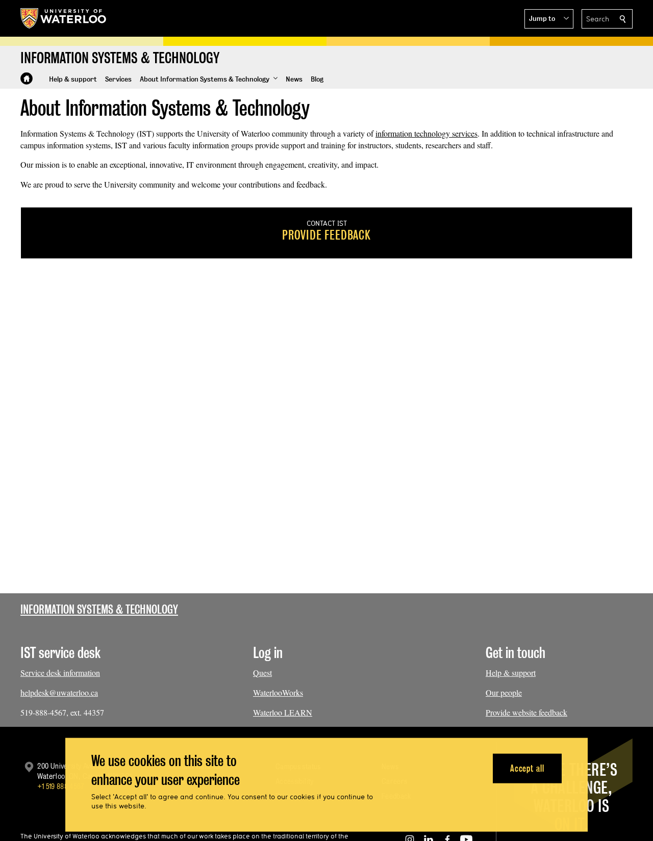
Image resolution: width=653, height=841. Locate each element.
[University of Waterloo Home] (63, 18)
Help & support (511, 672)
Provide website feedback (526, 712)
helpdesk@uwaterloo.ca (59, 692)
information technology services (426, 133)
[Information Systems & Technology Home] (26, 78)
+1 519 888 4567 (60, 786)
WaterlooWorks (278, 692)
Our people (504, 692)
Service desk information (60, 672)
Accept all (527, 768)
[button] (549, 19)
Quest (262, 672)
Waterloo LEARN (282, 712)
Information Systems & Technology (99, 609)
